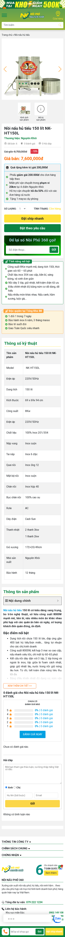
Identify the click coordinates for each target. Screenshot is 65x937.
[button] (19, 685)
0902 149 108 (56, 912)
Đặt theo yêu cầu (32, 228)
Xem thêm (51, 873)
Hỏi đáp (47, 143)
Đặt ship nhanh (32, 219)
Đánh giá (29, 143)
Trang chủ (7, 35)
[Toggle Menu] (4, 15)
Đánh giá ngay (32, 734)
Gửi (54, 249)
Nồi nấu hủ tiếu (22, 35)
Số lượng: (10, 208)
